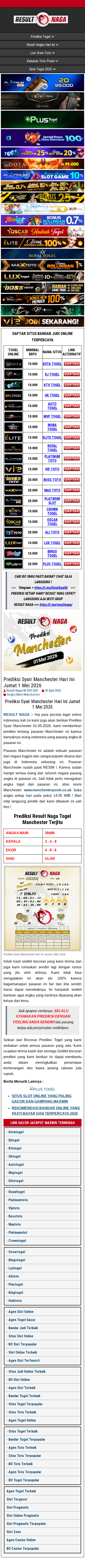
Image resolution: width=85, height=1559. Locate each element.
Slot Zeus (14, 1532)
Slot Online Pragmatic (23, 1515)
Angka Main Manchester (23, 694)
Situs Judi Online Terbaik (27, 1371)
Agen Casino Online (21, 1540)
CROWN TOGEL (52, 511)
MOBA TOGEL (52, 427)
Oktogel (14, 1156)
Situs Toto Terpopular (24, 1456)
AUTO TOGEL (52, 406)
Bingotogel (16, 1260)
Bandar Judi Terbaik (23, 1328)
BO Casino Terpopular (23, 1548)
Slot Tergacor (17, 1499)
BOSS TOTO (52, 480)
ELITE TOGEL (52, 437)
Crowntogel (17, 1241)
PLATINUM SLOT (52, 501)
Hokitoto (15, 1301)
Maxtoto (14, 1224)
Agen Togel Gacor (22, 1320)
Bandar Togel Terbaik (24, 1396)
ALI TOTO (52, 532)
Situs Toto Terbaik (22, 1412)
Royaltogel (16, 1192)
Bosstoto (15, 1216)
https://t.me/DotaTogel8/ (51, 588)
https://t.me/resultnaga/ (56, 605)
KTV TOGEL (52, 385)
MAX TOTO (52, 490)
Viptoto (14, 1208)
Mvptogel (15, 1173)
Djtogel (13, 1140)
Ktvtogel (14, 1148)
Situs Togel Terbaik (23, 1431)
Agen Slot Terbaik (22, 1388)
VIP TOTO (52, 469)
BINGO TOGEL (52, 553)
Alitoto (13, 1276)
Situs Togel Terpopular (25, 1404)
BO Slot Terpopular (22, 1344)
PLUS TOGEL (52, 564)
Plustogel (15, 1284)
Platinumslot (17, 1232)
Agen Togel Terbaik (21, 1491)
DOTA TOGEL (52, 364)
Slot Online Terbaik (22, 1352)
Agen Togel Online (22, 1420)
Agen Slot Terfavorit (24, 1360)
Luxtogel (15, 1268)
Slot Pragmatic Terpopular (26, 1524)
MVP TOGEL (52, 416)
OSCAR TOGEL (52, 522)
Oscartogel (16, 1252)
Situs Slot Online (20, 1336)
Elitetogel (15, 1181)
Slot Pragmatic (18, 1507)
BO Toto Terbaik (20, 1464)
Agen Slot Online (21, 1312)
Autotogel (16, 1164)
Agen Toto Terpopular (24, 1472)
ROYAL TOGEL (52, 448)
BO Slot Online (19, 1380)
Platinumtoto (18, 1200)
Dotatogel (16, 1132)
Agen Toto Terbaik (22, 1448)
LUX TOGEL (52, 543)
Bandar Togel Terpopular (26, 1439)
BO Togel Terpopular (23, 1480)
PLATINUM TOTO (52, 458)
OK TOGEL (52, 395)
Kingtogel (15, 1292)
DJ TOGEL (52, 374)
